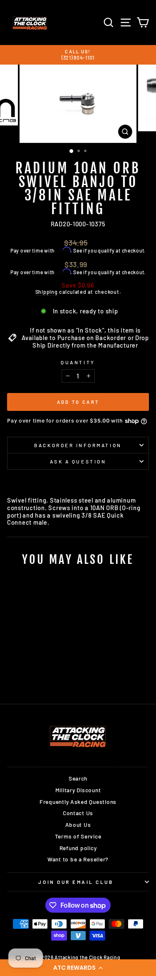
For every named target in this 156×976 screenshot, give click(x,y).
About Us (78, 824)
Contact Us (78, 812)
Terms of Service (78, 836)
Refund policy (78, 847)
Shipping (46, 292)
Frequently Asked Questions (78, 801)
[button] (78, 967)
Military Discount (78, 789)
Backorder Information (77, 445)
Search (78, 778)
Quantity (78, 362)
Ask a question (78, 461)
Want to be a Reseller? (78, 859)
